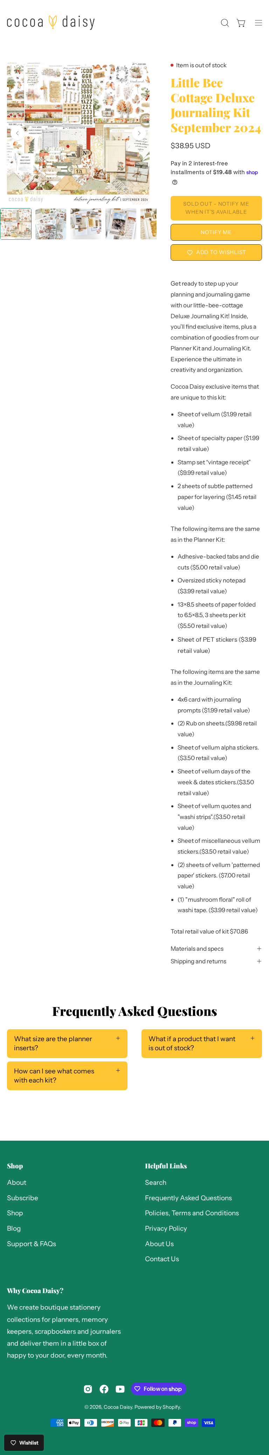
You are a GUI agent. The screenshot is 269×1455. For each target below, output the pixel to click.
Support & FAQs (31, 1244)
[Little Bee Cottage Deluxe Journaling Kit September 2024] (16, 224)
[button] (224, 23)
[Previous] (18, 133)
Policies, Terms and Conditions (192, 1213)
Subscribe (22, 1198)
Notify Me (216, 232)
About (16, 1183)
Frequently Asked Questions (188, 1198)
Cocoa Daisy (118, 1407)
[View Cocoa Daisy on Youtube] (120, 1389)
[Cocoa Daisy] (51, 22)
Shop (15, 1166)
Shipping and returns (198, 961)
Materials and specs (197, 948)
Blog (14, 1228)
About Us (159, 1244)
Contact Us (162, 1259)
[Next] (139, 133)
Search (155, 1183)
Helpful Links (166, 1166)
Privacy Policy (166, 1228)
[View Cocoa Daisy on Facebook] (104, 1389)
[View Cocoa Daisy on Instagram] (88, 1389)
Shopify (171, 1407)
